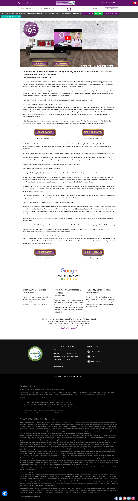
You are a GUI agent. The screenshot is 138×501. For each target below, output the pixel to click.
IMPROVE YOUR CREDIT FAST (11, 16)
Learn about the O (59, 347)
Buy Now (56, 353)
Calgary (83, 326)
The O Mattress (26, 9)
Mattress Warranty (59, 356)
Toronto (55, 326)
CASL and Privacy (72, 356)
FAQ (82, 9)
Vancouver (68, 326)
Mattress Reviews (47, 9)
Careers (69, 363)
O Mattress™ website (65, 430)
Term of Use (57, 359)
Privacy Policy (95, 361)
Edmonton (76, 326)
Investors (56, 363)
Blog (68, 359)
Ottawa (61, 326)
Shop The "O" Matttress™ (69, 328)
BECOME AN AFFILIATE (111, 13)
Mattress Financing (73, 353)
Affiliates (93, 356)
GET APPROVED (88, 13)
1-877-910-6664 (95, 351)
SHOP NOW (98, 13)
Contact (94, 9)
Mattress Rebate (59, 366)
